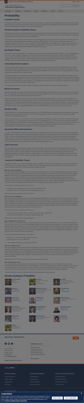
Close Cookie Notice (70, 398)
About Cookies (57, 398)
